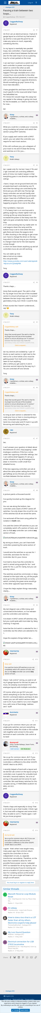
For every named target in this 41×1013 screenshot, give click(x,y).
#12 (36, 753)
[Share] (33, 30)
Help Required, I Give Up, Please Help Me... (22, 900)
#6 (37, 387)
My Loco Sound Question (19, 932)
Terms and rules (18, 999)
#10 (36, 659)
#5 (37, 322)
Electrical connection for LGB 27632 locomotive (21, 943)
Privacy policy (29, 999)
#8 (37, 490)
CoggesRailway (10, 17)
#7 (37, 438)
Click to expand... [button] (20, 345)
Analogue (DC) (26, 925)
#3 (37, 165)
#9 (37, 605)
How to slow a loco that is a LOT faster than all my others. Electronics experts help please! (22, 920)
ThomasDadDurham (14, 925)
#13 (36, 803)
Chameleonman (13, 910)
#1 (37, 30)
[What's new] (36, 2)
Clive (9, 899)
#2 (37, 123)
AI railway (12, 908)
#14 (36, 830)
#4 (37, 282)
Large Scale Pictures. (25, 910)
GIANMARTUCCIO (13, 947)
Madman (11, 934)
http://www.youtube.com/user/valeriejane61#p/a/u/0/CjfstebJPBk (20, 262)
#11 (36, 721)
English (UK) (9, 996)
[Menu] (5, 2)
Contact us (7, 999)
